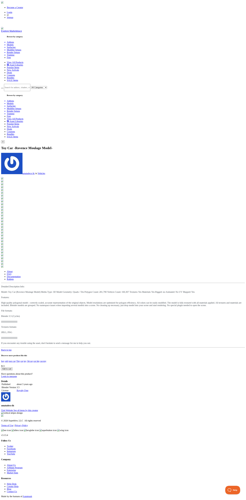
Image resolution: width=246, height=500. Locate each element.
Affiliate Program (14, 467)
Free (9, 57)
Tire (18, 361)
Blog (9, 489)
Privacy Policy (21, 425)
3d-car (30, 361)
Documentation (14, 276)
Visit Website (7, 410)
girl (6, 361)
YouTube (11, 454)
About (10, 271)
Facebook (11, 449)
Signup (10, 17)
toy (25, 361)
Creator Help (13, 486)
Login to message (9, 376)
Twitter (10, 446)
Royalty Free (22, 390)
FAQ (9, 274)
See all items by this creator (26, 410)
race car (12, 361)
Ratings (10, 279)
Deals (9, 72)
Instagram (11, 451)
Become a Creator (15, 7)
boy (3, 361)
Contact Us (12, 491)
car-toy (43, 361)
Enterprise (11, 470)
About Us (11, 465)
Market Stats (12, 473)
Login (9, 12)
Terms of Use (7, 425)
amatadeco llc (28, 173)
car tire (36, 361)
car (21, 361)
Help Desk (12, 484)
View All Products (15, 62)
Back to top (6, 350)
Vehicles (41, 173)
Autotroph (27, 496)
